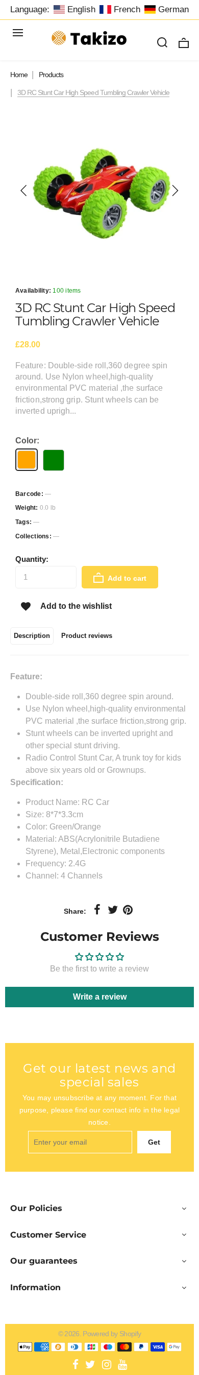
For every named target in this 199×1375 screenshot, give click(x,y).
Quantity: (31, 559)
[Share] (97, 910)
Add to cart (126, 578)
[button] (24, 190)
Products (51, 74)
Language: (29, 9)
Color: (27, 440)
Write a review (100, 996)
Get (154, 1142)
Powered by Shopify (112, 1334)
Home (19, 74)
